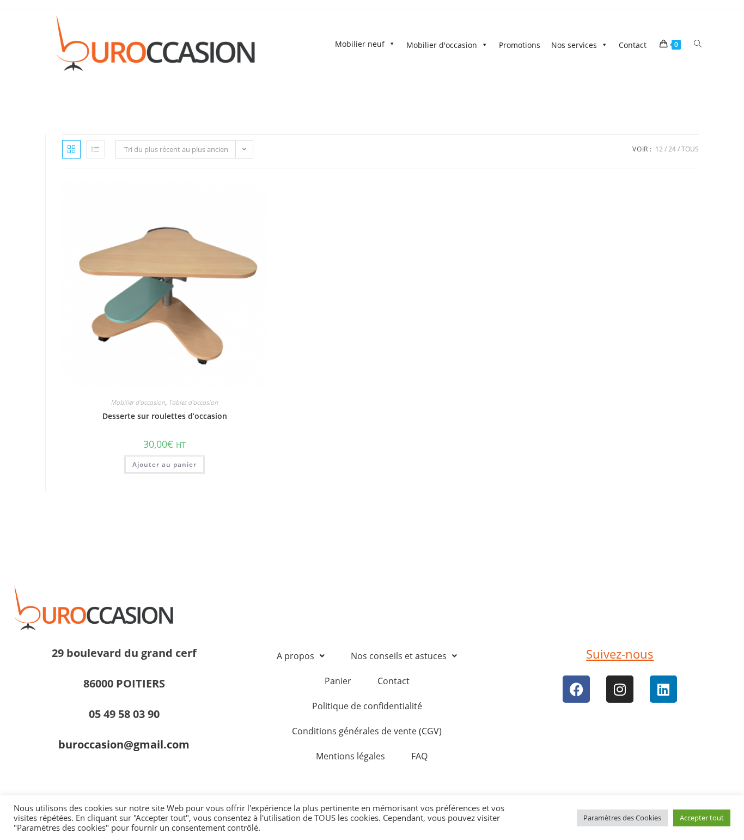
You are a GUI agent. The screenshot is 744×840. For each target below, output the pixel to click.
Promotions (519, 45)
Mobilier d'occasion (441, 45)
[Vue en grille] (71, 149)
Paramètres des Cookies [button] (622, 818)
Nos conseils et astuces (399, 656)
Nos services (574, 45)
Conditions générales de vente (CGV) (367, 731)
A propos (295, 656)
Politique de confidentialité (367, 706)
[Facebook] (576, 689)
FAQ (419, 756)
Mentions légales (350, 756)
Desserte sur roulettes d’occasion (164, 416)
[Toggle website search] (697, 44)
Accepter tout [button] (702, 818)
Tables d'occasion (193, 402)
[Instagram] (619, 689)
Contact (633, 45)
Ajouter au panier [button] (164, 464)
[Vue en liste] (95, 149)
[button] (301, 655)
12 (659, 149)
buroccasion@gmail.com (124, 744)
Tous (690, 149)
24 (672, 149)
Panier (338, 681)
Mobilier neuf (360, 44)
